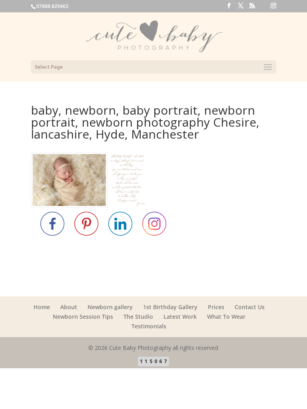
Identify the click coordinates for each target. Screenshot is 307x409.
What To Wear (226, 316)
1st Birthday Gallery (170, 307)
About (68, 307)
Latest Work (180, 316)
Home (42, 307)
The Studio (138, 316)
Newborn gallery (110, 307)
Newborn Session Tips (83, 316)
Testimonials (149, 326)
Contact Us (250, 307)
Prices (216, 307)
